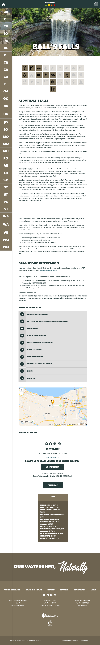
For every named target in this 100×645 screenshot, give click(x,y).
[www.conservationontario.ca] (50, 623)
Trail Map (53, 485)
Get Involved (79, 590)
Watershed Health (34, 590)
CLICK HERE (52, 467)
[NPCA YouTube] (59, 443)
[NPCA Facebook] (50, 443)
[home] (50, 616)
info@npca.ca (82, 605)
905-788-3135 (85, 601)
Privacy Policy (84, 640)
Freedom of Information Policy (70, 640)
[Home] (4, 6)
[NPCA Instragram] (54, 443)
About (93, 590)
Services (51, 590)
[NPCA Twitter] (46, 443)
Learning (64, 590)
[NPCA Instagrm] (51, 596)
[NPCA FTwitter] (47, 596)
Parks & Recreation (12, 590)
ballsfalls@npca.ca (52, 457)
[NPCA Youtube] (55, 596)
